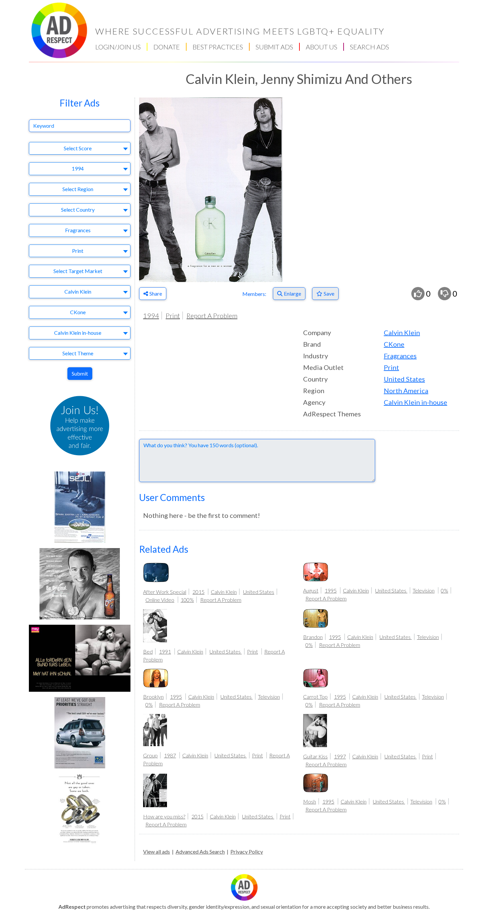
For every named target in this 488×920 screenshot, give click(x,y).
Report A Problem (212, 315)
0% (444, 590)
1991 (165, 651)
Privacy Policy (246, 851)
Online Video (159, 600)
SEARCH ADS (369, 47)
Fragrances (400, 356)
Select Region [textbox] (77, 189)
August (310, 590)
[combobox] (79, 148)
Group (150, 755)
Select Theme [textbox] (77, 353)
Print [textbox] (77, 251)
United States (404, 379)
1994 (151, 315)
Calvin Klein (402, 332)
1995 (331, 590)
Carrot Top (315, 696)
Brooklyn (153, 696)
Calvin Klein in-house (415, 402)
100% (187, 600)
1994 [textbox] (78, 168)
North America (406, 390)
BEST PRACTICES (218, 47)
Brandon (313, 637)
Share (155, 293)
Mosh (309, 801)
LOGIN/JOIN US (118, 47)
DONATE (166, 47)
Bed (148, 651)
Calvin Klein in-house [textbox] (77, 332)
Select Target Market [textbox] (77, 271)
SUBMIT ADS (274, 47)
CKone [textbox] (78, 312)
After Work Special (164, 592)
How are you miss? (164, 816)
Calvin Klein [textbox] (77, 291)
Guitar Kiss (315, 756)
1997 (340, 756)
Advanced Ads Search (200, 851)
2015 (198, 592)
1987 (170, 755)
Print (173, 315)
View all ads (156, 851)
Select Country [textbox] (78, 209)
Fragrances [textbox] (78, 230)
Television (424, 590)
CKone (394, 344)
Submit (80, 373)
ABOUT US (321, 47)
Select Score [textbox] (78, 148)
